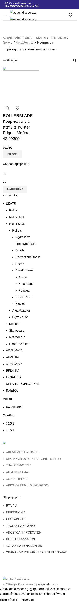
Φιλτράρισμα (15, 189)
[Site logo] (23, 12)
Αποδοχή (28, 600)
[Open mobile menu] (4, 15)
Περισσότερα (9, 599)
